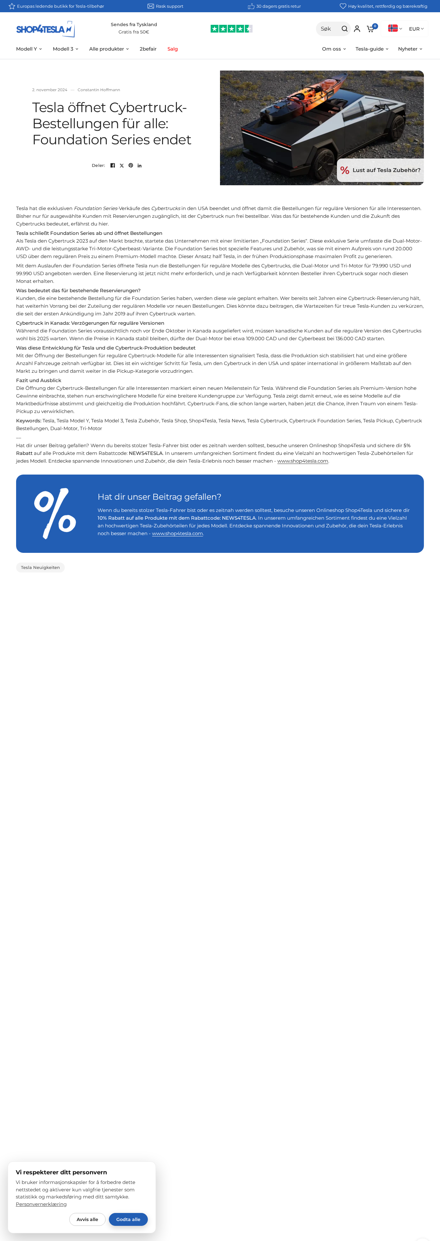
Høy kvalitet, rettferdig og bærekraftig (387, 6)
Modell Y (26, 49)
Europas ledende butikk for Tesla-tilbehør (60, 6)
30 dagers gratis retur (278, 6)
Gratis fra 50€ (134, 32)
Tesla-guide (370, 49)
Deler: (98, 165)
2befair (148, 49)
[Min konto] (357, 28)
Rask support (169, 6)
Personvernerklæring (41, 1204)
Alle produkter (106, 49)
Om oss (331, 49)
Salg (172, 49)
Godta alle (128, 1219)
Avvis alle (87, 1219)
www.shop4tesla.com (302, 461)
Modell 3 (63, 49)
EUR (414, 29)
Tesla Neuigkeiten (40, 567)
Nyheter (407, 49)
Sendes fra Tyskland (134, 24)
